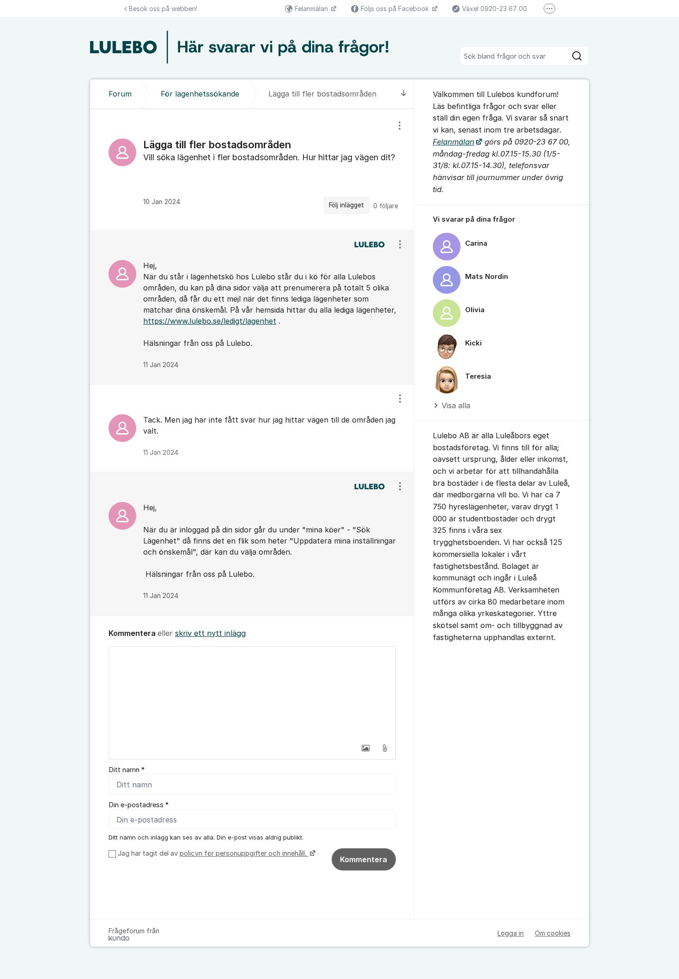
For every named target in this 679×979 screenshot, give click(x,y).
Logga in (510, 933)
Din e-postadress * (139, 805)
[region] (252, 169)
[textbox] (252, 693)
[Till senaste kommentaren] (403, 94)
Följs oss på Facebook (395, 8)
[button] (365, 748)
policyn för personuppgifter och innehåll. (244, 853)
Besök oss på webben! (163, 8)
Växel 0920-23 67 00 (494, 8)
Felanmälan (312, 8)
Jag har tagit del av (212, 853)
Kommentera (363, 859)
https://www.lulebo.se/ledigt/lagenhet (209, 321)
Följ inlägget (346, 205)
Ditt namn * (127, 770)
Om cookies (552, 933)
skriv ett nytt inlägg (210, 633)
